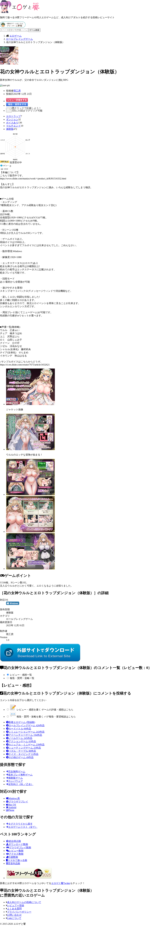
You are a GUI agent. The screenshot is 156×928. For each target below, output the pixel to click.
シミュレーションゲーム (26, 732)
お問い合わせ (14, 915)
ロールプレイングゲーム (26, 725)
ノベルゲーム (20, 738)
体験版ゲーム (15, 778)
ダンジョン (12, 119)
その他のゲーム (21, 757)
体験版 (9, 129)
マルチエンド (13, 126)
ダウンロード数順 (18, 844)
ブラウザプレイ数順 (20, 847)
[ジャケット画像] (30, 404)
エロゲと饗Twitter (60, 883)
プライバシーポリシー (19, 912)
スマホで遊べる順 (17, 860)
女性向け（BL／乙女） (20, 784)
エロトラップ (13, 116)
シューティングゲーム (25, 747)
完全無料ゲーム (16, 771)
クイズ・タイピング (23, 754)
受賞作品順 (14, 863)
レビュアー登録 (15, 905)
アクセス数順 (16, 854)
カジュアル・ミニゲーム (26, 744)
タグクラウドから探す (20, 823)
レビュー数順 (16, 850)
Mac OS (12, 804)
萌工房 (17, 90)
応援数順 (13, 857)
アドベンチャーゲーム (25, 735)
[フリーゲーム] (12, 27)
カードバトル (20, 728)
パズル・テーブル (22, 751)
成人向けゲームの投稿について (24, 902)
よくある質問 (14, 908)
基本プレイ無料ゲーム (20, 774)
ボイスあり (12, 122)
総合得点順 (15, 841)
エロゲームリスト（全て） (22, 827)
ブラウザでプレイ (18, 801)
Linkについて (14, 918)
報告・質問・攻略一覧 (22, 678)
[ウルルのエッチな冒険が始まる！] (30, 449)
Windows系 (14, 798)
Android (12, 807)
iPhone (11, 810)
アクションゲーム (22, 741)
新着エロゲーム (22, 722)
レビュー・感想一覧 (21, 674)
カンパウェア (15, 781)
